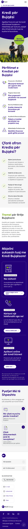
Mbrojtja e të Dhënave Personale (11, 521)
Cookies (17, 523)
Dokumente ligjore (7, 523)
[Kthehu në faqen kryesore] (4, 2)
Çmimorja (5, 526)
